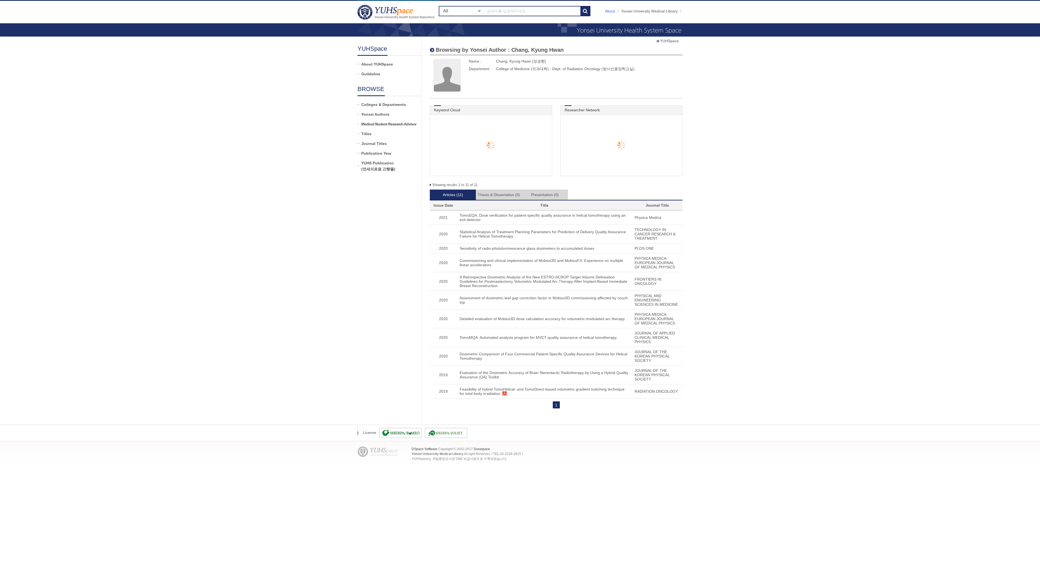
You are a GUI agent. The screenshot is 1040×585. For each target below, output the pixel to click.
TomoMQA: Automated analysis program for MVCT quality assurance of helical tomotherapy (538, 337)
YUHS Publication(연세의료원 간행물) (378, 166)
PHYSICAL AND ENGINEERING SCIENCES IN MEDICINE (656, 300)
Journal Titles (374, 143)
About (610, 11)
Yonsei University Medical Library (649, 11)
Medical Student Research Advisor (388, 124)
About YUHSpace (377, 64)
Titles (366, 134)
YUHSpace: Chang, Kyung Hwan (397, 12)
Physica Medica (648, 217)
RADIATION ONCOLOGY (656, 391)
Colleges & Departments (383, 104)
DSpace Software (424, 449)
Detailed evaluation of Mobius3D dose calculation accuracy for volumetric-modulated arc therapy (542, 319)
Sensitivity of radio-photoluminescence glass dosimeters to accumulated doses (527, 248)
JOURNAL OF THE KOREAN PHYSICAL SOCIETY (652, 356)
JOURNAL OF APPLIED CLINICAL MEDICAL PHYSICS (655, 337)
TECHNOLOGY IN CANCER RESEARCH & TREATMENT (655, 233)
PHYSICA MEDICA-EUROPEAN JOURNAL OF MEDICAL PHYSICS (655, 262)
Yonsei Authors (375, 114)
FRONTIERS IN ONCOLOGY (648, 281)
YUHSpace (669, 41)
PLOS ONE (644, 248)
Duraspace (482, 449)
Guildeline (370, 74)
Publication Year (376, 153)
